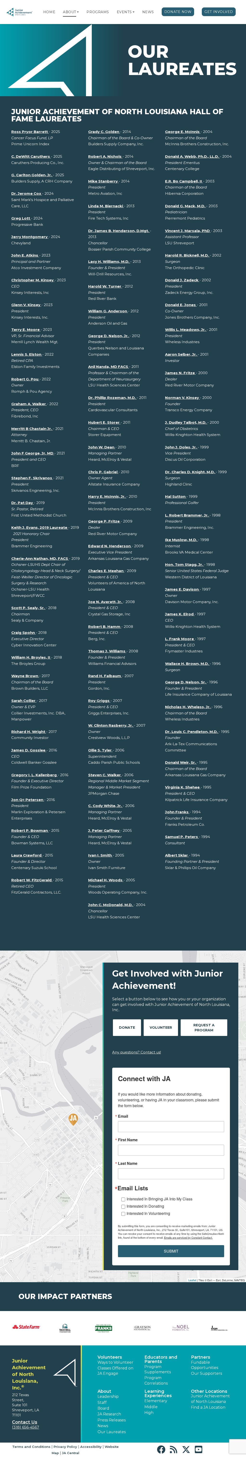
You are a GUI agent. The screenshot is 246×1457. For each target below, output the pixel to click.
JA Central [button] (70, 1453)
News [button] (103, 1426)
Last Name (127, 1163)
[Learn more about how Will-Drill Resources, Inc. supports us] (219, 1328)
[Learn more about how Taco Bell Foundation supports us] (65, 1328)
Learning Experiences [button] (158, 1393)
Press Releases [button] (112, 1420)
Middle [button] (151, 1407)
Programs (97, 12)
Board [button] (103, 1408)
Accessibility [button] (91, 1447)
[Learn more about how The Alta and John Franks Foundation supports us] (103, 1328)
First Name (128, 1140)
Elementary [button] (155, 1401)
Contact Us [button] (24, 1422)
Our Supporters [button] (206, 1373)
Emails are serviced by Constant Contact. (188, 1237)
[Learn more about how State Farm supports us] (26, 1326)
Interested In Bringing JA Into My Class (159, 1199)
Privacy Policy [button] (65, 1447)
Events (124, 12)
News (148, 12)
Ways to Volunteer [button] (115, 1362)
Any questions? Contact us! (136, 1052)
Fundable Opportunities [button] (204, 1365)
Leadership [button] (108, 1396)
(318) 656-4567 (25, 1427)
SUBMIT (171, 1251)
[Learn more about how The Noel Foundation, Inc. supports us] (181, 1328)
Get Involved (218, 12)
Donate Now (178, 12)
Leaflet (192, 1280)
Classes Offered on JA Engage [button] (115, 1371)
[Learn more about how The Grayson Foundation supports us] (142, 1328)
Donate (127, 1027)
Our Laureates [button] (112, 1432)
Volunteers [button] (110, 1357)
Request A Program (204, 1027)
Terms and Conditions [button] (31, 1447)
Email (123, 1116)
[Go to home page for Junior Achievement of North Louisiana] (20, 12)
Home (49, 12)
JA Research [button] (109, 1414)
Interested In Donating (145, 1206)
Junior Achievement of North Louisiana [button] (210, 1399)
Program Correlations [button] (156, 1380)
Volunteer (161, 1027)
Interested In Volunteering (148, 1213)
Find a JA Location (208, 1407)
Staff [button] (102, 1402)
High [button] (149, 1412)
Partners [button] (200, 1357)
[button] (78, 12)
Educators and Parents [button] (160, 1359)
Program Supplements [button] (157, 1369)
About (69, 12)
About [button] (104, 1391)
